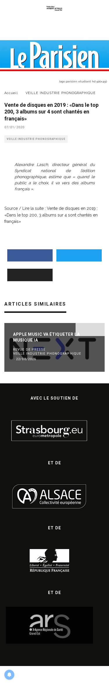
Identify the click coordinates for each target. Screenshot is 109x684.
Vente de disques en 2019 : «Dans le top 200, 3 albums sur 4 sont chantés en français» (51, 215)
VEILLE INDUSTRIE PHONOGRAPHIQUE (36, 139)
